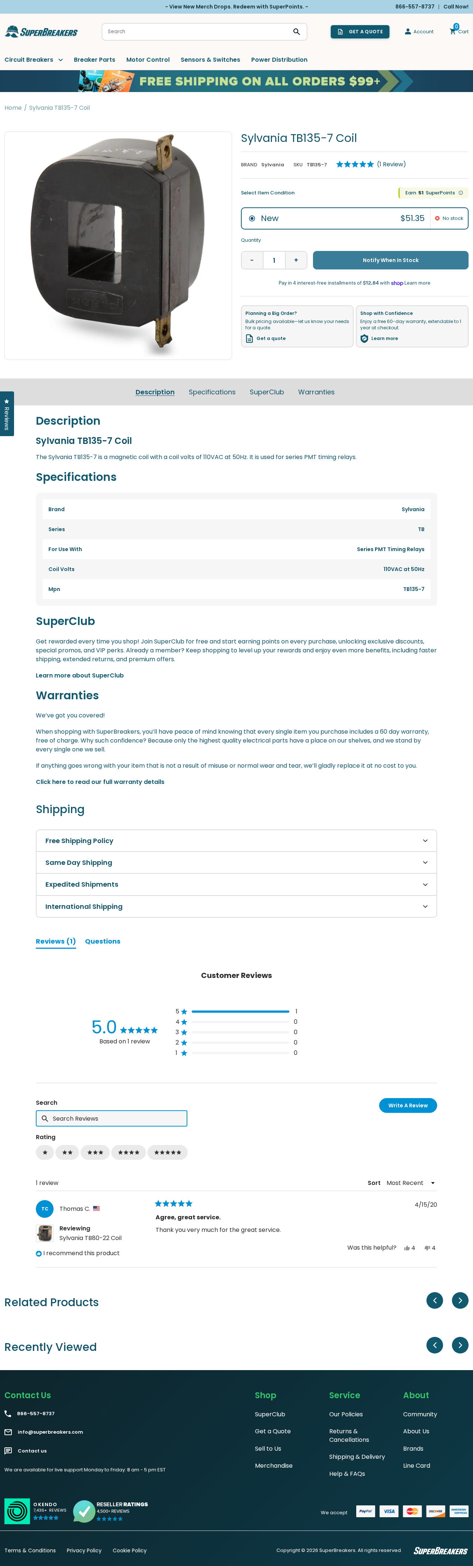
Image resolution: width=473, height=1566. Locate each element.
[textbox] (111, 1118)
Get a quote (271, 339)
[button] (371, 164)
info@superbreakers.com (50, 1432)
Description (155, 392)
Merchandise (274, 1465)
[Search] (297, 32)
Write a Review (412, 1107)
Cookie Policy (130, 1550)
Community (420, 1414)
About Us (416, 1431)
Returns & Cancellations (349, 1435)
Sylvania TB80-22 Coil (90, 1238)
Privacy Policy (84, 1550)
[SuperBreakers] (41, 32)
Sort (375, 1183)
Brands (413, 1448)
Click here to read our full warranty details (100, 782)
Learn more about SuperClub (80, 675)
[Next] (460, 1300)
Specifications (212, 392)
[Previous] (434, 1300)
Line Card (416, 1465)
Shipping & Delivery (357, 1457)
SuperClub (267, 392)
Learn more (384, 339)
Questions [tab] (102, 942)
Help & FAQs (347, 1474)
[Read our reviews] (110, 1511)
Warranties (316, 392)
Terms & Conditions (30, 1550)
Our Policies (346, 1414)
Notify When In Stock (391, 260)
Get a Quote (273, 1431)
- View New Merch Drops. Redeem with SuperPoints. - (236, 6)
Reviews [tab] (56, 942)
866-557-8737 (36, 1413)
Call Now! (456, 6)
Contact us (32, 1451)
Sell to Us (268, 1448)
